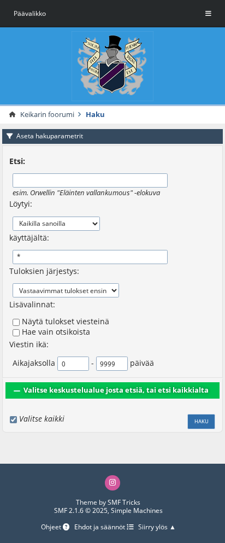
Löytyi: (20, 203)
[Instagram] (112, 483)
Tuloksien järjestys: (44, 271)
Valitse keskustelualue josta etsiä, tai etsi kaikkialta (116, 390)
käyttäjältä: (29, 237)
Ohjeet (52, 527)
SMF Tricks (124, 502)
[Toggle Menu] (208, 13)
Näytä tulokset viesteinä (65, 321)
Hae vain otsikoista (56, 331)
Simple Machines (137, 510)
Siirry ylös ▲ (157, 527)
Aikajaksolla (34, 362)
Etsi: (17, 161)
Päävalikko (30, 13)
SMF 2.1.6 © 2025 (81, 510)
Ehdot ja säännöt (100, 527)
